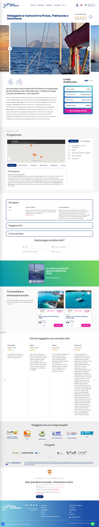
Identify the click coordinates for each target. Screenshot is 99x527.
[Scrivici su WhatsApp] (93, 524)
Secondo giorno (22, 165)
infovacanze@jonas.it (32, 508)
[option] (82, 5)
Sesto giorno (64, 165)
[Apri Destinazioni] (44, 5)
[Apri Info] (65, 5)
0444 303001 (34, 510)
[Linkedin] (36, 505)
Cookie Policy (23, 524)
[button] (93, 309)
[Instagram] (28, 505)
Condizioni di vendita (7, 524)
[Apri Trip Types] (36, 5)
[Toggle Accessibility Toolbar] (3, 524)
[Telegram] (33, 505)
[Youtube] (31, 505)
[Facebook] (25, 505)
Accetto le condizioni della (48, 489)
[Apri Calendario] (52, 5)
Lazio (10, 210)
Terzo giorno (33, 165)
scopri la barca (29, 215)
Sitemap (28, 524)
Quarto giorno (44, 165)
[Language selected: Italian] (82, 5)
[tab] (73, 141)
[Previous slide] (10, 49)
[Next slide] (89, 49)
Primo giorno (11, 165)
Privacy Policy (55, 489)
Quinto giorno (54, 165)
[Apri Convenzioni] (61, 5)
